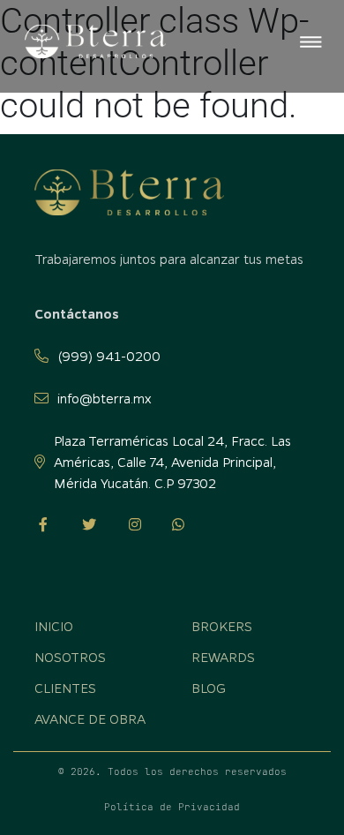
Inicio (33, 130)
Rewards (223, 657)
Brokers (221, 626)
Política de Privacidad (172, 807)
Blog (208, 687)
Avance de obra (90, 718)
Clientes (65, 687)
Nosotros (70, 657)
